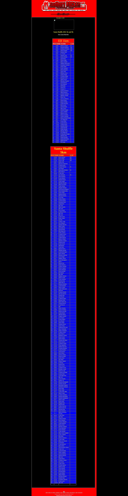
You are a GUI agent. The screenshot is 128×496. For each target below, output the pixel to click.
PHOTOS (67, 492)
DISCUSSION (80, 492)
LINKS (77, 492)
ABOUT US (50, 492)
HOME (47, 492)
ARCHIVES (58, 492)
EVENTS (64, 492)
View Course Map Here (63, 34)
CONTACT (53, 492)
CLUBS (61, 492)
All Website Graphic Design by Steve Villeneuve (64, 495)
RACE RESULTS (72, 492)
